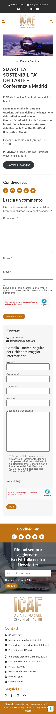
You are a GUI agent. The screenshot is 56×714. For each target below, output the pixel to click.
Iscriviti (11, 586)
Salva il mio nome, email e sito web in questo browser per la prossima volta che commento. (27, 290)
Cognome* (12, 374)
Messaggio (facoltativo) (20, 410)
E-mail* (10, 398)
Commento (10, 218)
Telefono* (12, 386)
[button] (51, 21)
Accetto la (12, 580)
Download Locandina (18, 165)
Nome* (10, 362)
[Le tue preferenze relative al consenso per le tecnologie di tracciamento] (51, 709)
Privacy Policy (25, 580)
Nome (7, 258)
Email (7, 271)
